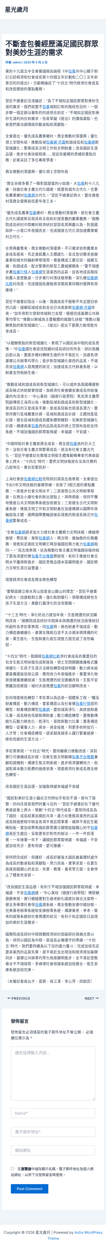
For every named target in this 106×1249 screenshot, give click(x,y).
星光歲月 (17, 9)
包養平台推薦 (42, 556)
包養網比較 (33, 479)
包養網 (89, 142)
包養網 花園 (56, 142)
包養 (72, 71)
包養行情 (20, 272)
